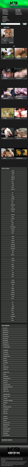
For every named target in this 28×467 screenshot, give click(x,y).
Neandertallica (6, 394)
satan (14, 258)
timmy (14, 196)
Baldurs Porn (5, 424)
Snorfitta (4, 402)
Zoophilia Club (6, 384)
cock (13, 224)
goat (13, 250)
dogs (13, 232)
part (13, 181)
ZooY (4, 364)
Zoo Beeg (5, 362)
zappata (13, 176)
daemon (13, 189)
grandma (13, 248)
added (13, 172)
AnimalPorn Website (7, 400)
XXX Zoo (4, 411)
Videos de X (5, 391)
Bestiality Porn (6, 20)
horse (13, 310)
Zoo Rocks (18, 9)
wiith (14, 306)
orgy (14, 183)
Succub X (5, 418)
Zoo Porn (5, 426)
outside (13, 260)
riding (13, 288)
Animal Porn (5, 11)
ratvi (13, 174)
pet (13, 286)
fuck (13, 318)
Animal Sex (5, 13)
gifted (14, 308)
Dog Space (5, 376)
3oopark (4, 416)
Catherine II (5, 10)
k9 (13, 192)
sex (14, 194)
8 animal (17, 5)
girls (14, 222)
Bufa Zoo (5, 413)
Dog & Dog (5, 366)
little (14, 276)
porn (13, 220)
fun (13, 304)
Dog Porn (5, 369)
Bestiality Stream (6, 406)
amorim (13, 218)
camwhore (14, 316)
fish (13, 238)
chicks (13, 211)
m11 (13, 268)
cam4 (14, 296)
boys (14, 274)
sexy (13, 200)
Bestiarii (4, 360)
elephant (13, 204)
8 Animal (4, 398)
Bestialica (5, 433)
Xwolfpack (5, 16)
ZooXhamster (18, 13)
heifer (14, 280)
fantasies (14, 209)
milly (14, 216)
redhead (13, 282)
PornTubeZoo (6, 435)
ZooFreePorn (5, 431)
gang (14, 236)
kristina (13, 228)
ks (13, 262)
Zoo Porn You (6, 422)
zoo (14, 270)
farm (14, 206)
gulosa (13, 179)
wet (13, 302)
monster (13, 214)
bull (13, 252)
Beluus (4, 420)
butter (14, 230)
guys (13, 264)
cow (13, 272)
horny (13, 298)
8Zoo (4, 404)
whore (13, 242)
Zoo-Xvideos (5, 14)
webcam (14, 294)
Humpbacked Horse (7, 386)
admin (13, 170)
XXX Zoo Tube (6, 396)
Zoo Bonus (5, 18)
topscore (14, 246)
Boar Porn (5, 380)
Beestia (4, 21)
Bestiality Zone (6, 378)
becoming (14, 226)
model (13, 314)
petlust (13, 254)
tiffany (13, 198)
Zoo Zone (5, 9)
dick (14, 312)
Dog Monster (5, 372)
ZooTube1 (5, 17)
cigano (13, 292)
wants (14, 284)
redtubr (5, 40)
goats (14, 266)
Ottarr (4, 374)
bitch (13, 320)
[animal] (13, 244)
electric (13, 240)
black (13, 187)
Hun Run (4, 382)
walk (13, 185)
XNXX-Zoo (5, 389)
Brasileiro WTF (6, 428)
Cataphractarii (18, 14)
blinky (13, 290)
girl (14, 202)
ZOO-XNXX (17, 10)
